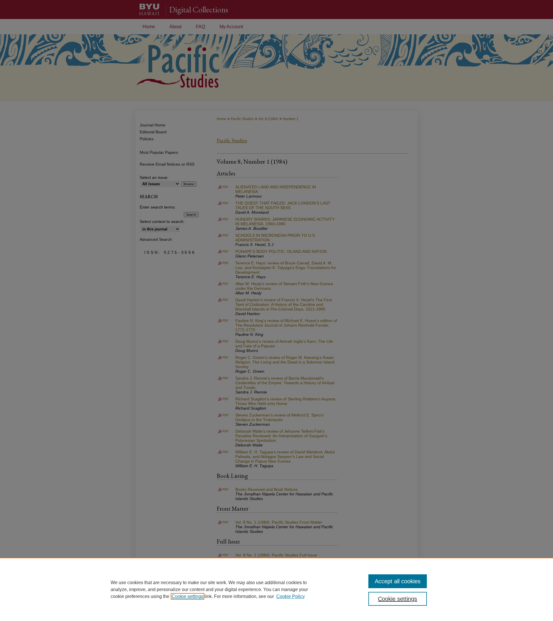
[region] (276, 589)
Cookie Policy (290, 596)
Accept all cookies (398, 581)
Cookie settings (187, 596)
